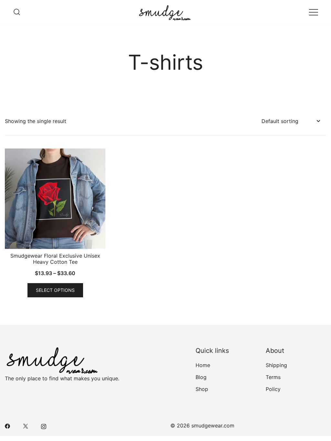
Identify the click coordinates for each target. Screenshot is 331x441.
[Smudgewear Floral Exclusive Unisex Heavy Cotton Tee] (55, 199)
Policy (273, 389)
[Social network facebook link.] (7, 425)
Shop (202, 389)
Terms (273, 377)
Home (203, 365)
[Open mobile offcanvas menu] (313, 12)
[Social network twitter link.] (25, 425)
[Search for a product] (17, 11)
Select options (55, 290)
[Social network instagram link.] (43, 425)
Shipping (276, 365)
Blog (201, 377)
